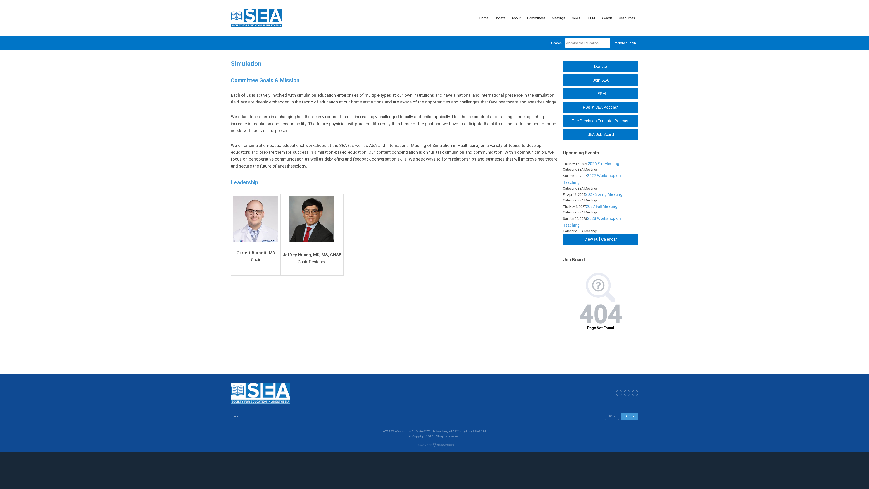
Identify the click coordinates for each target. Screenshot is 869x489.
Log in (629, 416)
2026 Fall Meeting (603, 163)
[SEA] (256, 18)
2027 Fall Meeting (601, 206)
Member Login (625, 43)
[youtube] (627, 393)
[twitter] (619, 393)
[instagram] (635, 393)
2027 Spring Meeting (603, 194)
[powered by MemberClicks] (434, 445)
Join (612, 416)
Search (556, 43)
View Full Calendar (600, 239)
